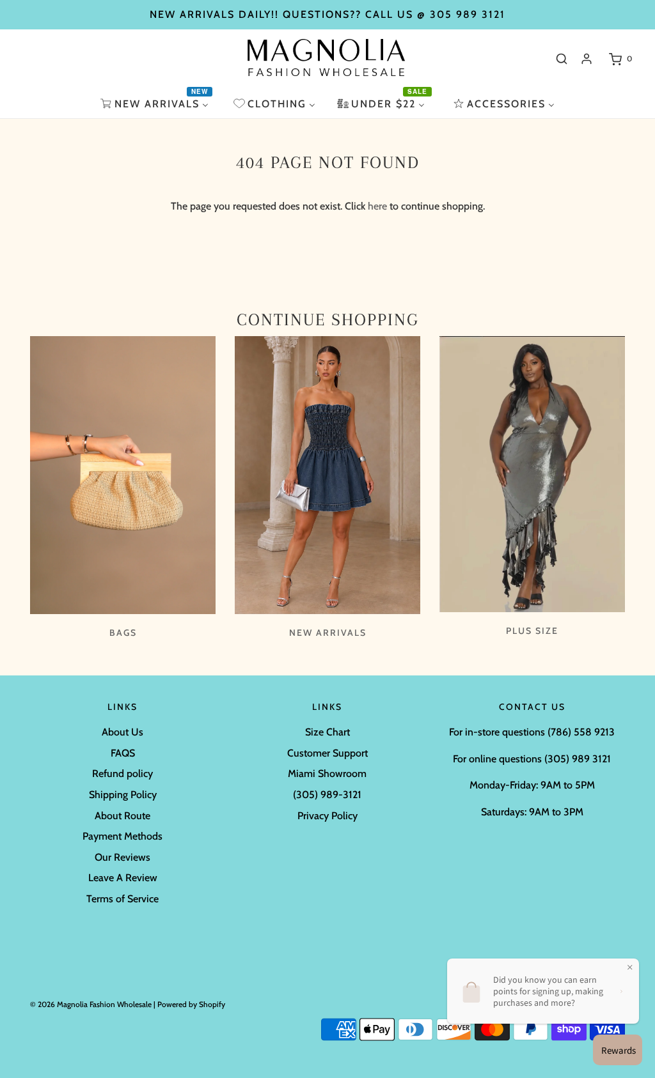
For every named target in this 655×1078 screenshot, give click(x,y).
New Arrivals (328, 632)
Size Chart (327, 732)
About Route (122, 816)
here (377, 206)
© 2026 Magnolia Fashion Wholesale (91, 1004)
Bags (123, 632)
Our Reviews (122, 857)
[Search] (561, 58)
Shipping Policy (123, 795)
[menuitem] (156, 104)
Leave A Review (122, 878)
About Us (122, 732)
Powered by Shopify (191, 1004)
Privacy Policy (327, 816)
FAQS (123, 753)
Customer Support (327, 753)
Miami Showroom (327, 773)
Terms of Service (122, 899)
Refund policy (122, 773)
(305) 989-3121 (327, 795)
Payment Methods (122, 836)
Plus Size (532, 630)
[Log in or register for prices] (586, 58)
